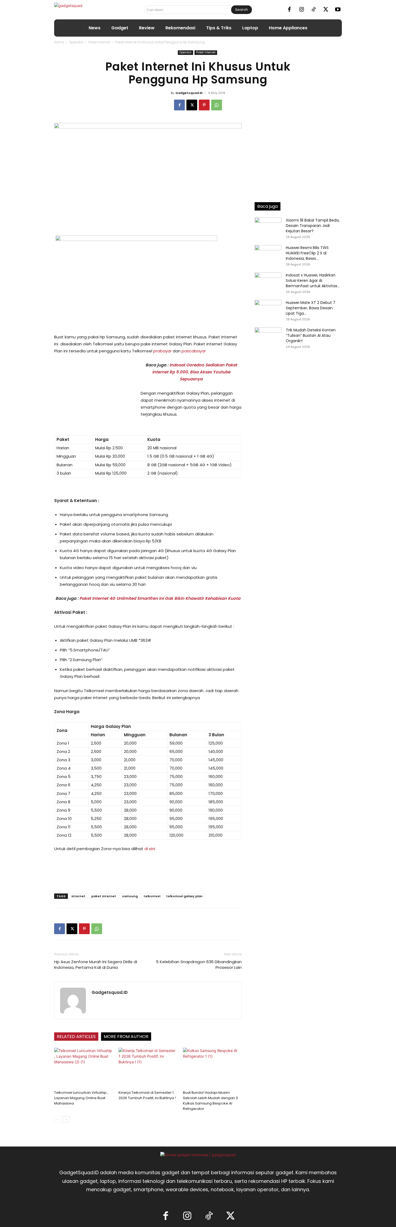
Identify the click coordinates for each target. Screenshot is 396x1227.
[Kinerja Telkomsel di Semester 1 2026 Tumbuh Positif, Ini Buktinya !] (148, 1068)
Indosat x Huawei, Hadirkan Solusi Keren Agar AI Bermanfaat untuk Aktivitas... (313, 280)
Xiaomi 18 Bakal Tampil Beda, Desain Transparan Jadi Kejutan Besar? (312, 226)
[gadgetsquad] (85, 9)
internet (78, 896)
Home (59, 42)
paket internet (103, 896)
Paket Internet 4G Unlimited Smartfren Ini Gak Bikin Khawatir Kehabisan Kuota (159, 598)
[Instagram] (301, 10)
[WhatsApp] (216, 105)
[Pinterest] (204, 105)
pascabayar (194, 351)
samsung (130, 896)
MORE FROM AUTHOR (126, 1036)
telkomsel (152, 896)
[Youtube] (338, 10)
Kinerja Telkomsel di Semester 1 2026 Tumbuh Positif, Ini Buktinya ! (147, 1095)
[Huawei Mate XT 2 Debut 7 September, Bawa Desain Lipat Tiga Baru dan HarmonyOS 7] (268, 309)
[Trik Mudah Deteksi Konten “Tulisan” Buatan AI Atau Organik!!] (268, 336)
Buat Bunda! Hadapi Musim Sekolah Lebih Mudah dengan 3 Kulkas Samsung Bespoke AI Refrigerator (210, 1100)
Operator (76, 42)
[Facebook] (289, 10)
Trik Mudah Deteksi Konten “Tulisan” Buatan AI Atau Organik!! (311, 335)
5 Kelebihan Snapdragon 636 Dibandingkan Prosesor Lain (199, 964)
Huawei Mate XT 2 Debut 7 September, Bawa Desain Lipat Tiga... (310, 308)
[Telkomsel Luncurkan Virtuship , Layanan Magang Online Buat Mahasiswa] (83, 1068)
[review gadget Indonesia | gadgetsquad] (198, 1155)
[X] (326, 10)
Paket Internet (99, 42)
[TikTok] (314, 10)
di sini (149, 848)
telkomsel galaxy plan (184, 896)
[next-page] (66, 1119)
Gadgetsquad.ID (189, 93)
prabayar (162, 351)
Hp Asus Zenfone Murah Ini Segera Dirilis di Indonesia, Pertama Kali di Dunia (95, 964)
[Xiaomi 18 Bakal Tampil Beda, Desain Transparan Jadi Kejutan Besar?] (268, 227)
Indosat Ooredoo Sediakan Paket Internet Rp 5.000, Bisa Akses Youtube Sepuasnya (194, 372)
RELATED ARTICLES (76, 1036)
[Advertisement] (94, 397)
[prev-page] (57, 1119)
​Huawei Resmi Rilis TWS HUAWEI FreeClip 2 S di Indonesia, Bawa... (307, 253)
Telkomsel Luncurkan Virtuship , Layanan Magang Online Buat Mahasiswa (81, 1098)
